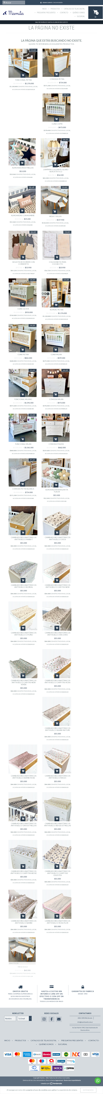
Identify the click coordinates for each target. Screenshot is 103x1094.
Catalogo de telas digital (74, 9)
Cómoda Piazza (56, 444)
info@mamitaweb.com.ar (85, 1022)
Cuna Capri (57, 124)
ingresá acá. (59, 1080)
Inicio (44, 9)
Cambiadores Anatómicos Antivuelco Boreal (23, 586)
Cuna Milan (56, 354)
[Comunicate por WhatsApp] (98, 1080)
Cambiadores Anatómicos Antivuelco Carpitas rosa (57, 681)
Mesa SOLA (23, 967)
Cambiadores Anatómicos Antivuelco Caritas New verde (23, 682)
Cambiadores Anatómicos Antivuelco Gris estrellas (24, 824)
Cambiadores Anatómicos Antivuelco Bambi (23, 922)
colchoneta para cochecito (57, 263)
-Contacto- (64, 13)
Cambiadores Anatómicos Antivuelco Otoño (23, 634)
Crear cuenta (47, 2)
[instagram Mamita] (44, 1019)
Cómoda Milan (56, 399)
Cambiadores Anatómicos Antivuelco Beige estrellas (57, 824)
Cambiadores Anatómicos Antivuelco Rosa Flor (57, 922)
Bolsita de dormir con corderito (24, 263)
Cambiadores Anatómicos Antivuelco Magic (57, 777)
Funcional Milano (23, 399)
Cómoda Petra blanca (23, 489)
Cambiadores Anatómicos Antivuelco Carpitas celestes (57, 873)
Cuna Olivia (23, 309)
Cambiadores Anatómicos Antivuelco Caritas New (57, 586)
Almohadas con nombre (23, 215)
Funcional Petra (23, 80)
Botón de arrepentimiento (72, 1080)
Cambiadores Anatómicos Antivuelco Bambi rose (23, 777)
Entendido (88, 1090)
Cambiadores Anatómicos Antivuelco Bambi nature (57, 729)
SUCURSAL (80, 16)
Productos (55, 9)
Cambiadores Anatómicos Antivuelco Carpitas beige (24, 872)
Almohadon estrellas (23, 168)
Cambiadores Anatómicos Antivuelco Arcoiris (57, 634)
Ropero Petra (56, 310)
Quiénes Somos (78, 13)
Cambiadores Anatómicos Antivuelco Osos (57, 538)
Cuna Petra (23, 354)
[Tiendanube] (52, 1084)
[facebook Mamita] (51, 1019)
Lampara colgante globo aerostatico (55, 170)
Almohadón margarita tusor (56, 491)
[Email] (59, 1019)
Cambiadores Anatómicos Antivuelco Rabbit (23, 538)
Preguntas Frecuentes (46, 13)
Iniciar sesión (58, 2)
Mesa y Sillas (55, 216)
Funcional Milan (23, 444)
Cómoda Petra (57, 79)
